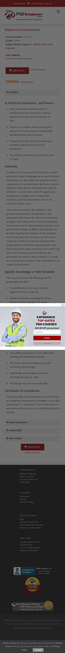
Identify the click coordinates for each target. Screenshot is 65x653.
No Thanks (47, 343)
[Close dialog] (62, 305)
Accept (38, 650)
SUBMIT (47, 338)
